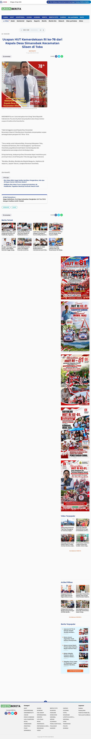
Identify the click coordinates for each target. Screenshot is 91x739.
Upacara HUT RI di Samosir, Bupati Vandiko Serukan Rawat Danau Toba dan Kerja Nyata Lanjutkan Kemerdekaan (69, 630)
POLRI (25, 728)
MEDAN (52, 719)
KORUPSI (39, 717)
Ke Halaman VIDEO (74, 551)
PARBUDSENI (27, 723)
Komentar (7, 56)
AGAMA (29, 17)
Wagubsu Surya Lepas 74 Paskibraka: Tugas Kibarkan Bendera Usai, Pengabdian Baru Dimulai (70, 663)
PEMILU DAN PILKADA (56, 723)
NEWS (39, 721)
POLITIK (65, 726)
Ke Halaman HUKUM (75, 617)
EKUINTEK (53, 710)
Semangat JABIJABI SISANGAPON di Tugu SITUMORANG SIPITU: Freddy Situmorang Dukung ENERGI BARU (82, 529)
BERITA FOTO (53, 17)
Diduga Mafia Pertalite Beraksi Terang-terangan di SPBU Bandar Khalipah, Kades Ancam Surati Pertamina (67, 610)
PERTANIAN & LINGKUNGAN (43, 726)
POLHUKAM (53, 726)
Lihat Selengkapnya (74, 670)
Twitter (13, 715)
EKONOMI (39, 710)
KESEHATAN (53, 715)
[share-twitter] (59, 56)
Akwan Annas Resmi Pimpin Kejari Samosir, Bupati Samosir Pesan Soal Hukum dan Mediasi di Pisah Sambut (70, 647)
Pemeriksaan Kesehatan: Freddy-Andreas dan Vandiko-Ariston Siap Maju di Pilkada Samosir (82, 544)
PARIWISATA (40, 723)
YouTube (17, 715)
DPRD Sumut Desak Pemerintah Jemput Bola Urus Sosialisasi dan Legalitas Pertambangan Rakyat (69, 2)
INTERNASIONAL (41, 715)
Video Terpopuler (68, 516)
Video (7, 21)
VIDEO (39, 730)
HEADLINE (6, 207)
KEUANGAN (66, 715)
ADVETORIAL (20, 17)
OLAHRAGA (53, 721)
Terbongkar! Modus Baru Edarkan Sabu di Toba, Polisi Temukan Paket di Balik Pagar (82, 595)
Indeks (5, 17)
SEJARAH (65, 728)
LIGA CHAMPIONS (29, 719)
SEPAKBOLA (27, 730)
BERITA (44, 17)
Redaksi (80, 708)
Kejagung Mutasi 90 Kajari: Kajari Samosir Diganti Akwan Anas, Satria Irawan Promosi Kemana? (67, 595)
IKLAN (14, 207)
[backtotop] (45, 702)
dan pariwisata (73, 17)
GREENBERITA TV (29, 712)
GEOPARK (66, 710)
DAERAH (63, 17)
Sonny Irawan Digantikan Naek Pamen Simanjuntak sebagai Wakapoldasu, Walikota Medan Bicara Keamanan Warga (70, 638)
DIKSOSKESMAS (28, 710)
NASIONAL (66, 719)
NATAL (26, 721)
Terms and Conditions (84, 715)
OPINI (64, 721)
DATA (82, 17)
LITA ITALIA (40, 719)
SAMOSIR (52, 728)
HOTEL (65, 712)
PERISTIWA (27, 726)
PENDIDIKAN (66, 723)
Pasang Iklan (81, 710)
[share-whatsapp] (62, 56)
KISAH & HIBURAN (29, 717)
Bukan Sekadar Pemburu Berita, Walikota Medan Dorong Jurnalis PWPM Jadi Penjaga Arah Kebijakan (71, 655)
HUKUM (26, 715)
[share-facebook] (56, 56)
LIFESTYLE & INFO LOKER (69, 717)
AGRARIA (37, 17)
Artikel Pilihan (67, 582)
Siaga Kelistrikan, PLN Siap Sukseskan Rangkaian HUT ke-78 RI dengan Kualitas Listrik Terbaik (24, 200)
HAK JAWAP (40, 712)
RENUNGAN (40, 728)
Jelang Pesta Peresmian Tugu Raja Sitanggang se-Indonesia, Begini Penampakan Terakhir (67, 529)
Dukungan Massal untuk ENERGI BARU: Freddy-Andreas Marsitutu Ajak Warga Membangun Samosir (67, 544)
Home (5, 2)
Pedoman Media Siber (84, 712)
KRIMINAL (53, 717)
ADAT (12, 17)
